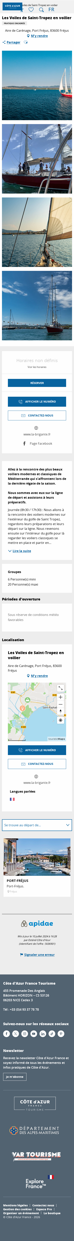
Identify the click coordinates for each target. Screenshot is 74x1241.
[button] (41, 10)
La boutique (52, 1213)
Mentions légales (15, 1205)
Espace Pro (44, 1209)
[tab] (33, 825)
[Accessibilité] (21, 10)
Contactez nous (43, 1205)
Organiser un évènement (21, 1213)
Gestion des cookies (17, 1209)
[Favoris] (31, 10)
